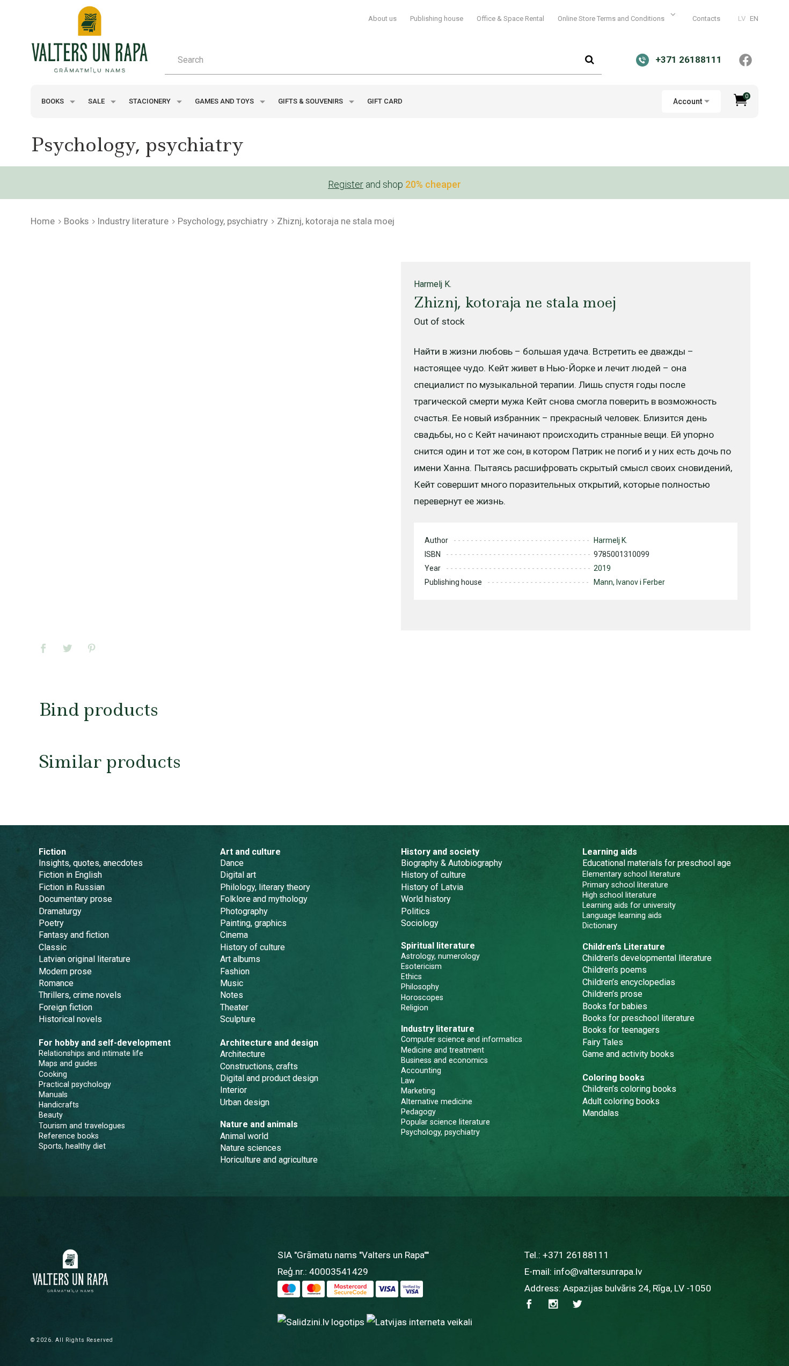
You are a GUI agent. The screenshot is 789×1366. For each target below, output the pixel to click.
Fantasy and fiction (74, 935)
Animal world (244, 1136)
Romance (56, 983)
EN (754, 18)
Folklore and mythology (264, 899)
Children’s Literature (623, 947)
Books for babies (614, 1006)
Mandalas (600, 1113)
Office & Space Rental (510, 18)
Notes (231, 995)
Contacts (706, 18)
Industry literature (133, 221)
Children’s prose (612, 994)
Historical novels (70, 1019)
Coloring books (613, 1078)
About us (382, 18)
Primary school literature (625, 884)
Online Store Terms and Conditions (612, 18)
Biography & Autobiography (451, 863)
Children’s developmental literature (647, 958)
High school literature (619, 895)
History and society (440, 852)
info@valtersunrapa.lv (598, 1271)
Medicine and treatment (442, 1050)
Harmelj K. (432, 284)
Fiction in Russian (72, 887)
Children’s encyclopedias (628, 982)
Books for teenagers (621, 1030)
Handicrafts (59, 1104)
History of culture (252, 947)
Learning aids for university (629, 905)
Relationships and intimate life (91, 1053)
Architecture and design (269, 1043)
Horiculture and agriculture (269, 1160)
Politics (415, 911)
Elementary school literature (631, 874)
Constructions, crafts (259, 1066)
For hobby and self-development (105, 1043)
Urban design (244, 1102)
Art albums (240, 959)
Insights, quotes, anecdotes (91, 863)
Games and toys (225, 101)
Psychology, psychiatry (223, 221)
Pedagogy (418, 1111)
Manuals (53, 1094)
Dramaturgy (60, 911)
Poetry (51, 923)
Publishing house (436, 18)
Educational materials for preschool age (656, 863)
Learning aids (609, 852)
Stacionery (150, 101)
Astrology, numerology (440, 956)
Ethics (411, 976)
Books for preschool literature (638, 1018)
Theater (234, 1007)
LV (742, 18)
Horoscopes (422, 997)
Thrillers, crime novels (80, 995)
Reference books (69, 1136)
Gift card (385, 101)
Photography (244, 911)
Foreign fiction (65, 1007)
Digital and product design (269, 1078)
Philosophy (420, 986)
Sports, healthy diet (72, 1146)
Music (231, 983)
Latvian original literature (84, 959)
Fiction (52, 852)
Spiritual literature (438, 946)
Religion (414, 1007)
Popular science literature (445, 1122)
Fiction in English (70, 875)
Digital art (238, 875)
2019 (602, 568)
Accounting (421, 1070)
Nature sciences (250, 1148)
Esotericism (421, 966)
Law (408, 1080)
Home (43, 221)
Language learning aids (622, 915)
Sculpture (237, 1019)
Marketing (418, 1090)
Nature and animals (259, 1124)
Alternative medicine (436, 1101)
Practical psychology (75, 1084)
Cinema (234, 935)
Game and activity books (628, 1054)
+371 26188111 (576, 1255)
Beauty (51, 1115)
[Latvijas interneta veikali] (419, 1322)
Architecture (242, 1054)
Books (53, 101)
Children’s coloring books (629, 1089)
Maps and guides (68, 1063)
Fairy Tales (602, 1042)
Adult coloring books (621, 1101)
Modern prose (65, 971)
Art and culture (250, 852)
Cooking (53, 1074)
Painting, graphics (253, 923)
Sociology (420, 923)
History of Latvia (432, 887)
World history (426, 899)
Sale (97, 101)
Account (687, 101)
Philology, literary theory (265, 887)
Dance (232, 863)
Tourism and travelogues (82, 1125)
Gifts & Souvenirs (311, 101)
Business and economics (444, 1060)
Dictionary (599, 925)
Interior (233, 1090)
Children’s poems (614, 970)
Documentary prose (75, 899)
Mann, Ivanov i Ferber (629, 582)
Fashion (235, 971)
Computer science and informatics (461, 1039)
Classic (53, 947)
